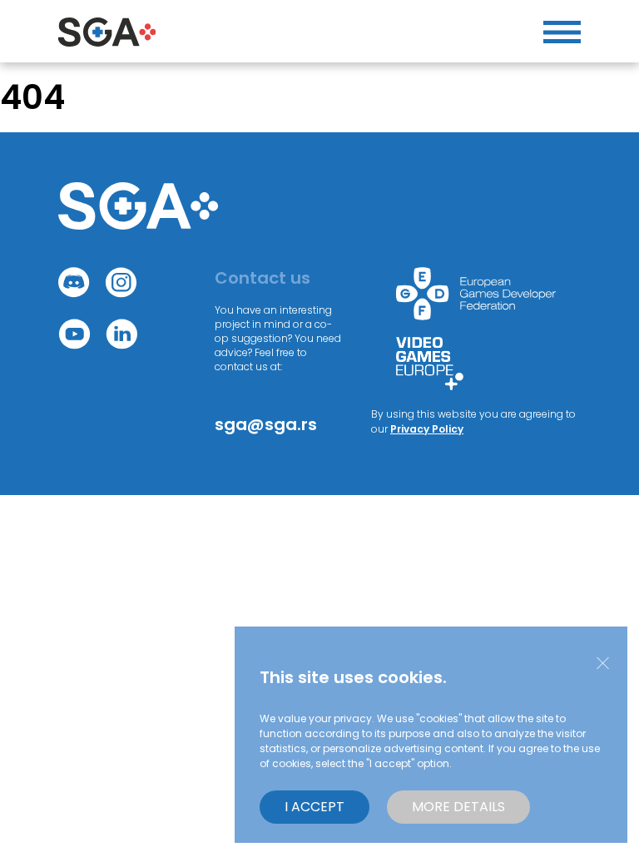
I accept (314, 806)
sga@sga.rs (266, 424)
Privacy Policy (426, 429)
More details (458, 806)
